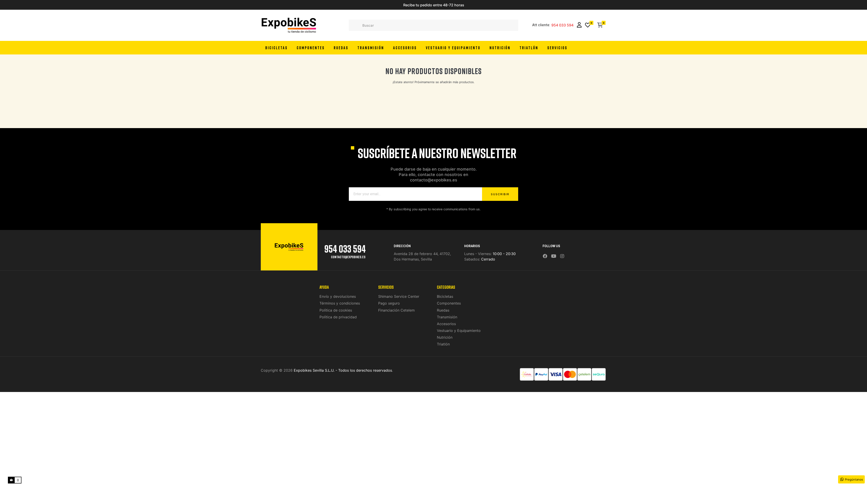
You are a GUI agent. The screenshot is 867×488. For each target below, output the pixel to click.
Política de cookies (335, 310)
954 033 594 (562, 25)
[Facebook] (545, 256)
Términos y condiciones (339, 303)
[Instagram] (562, 256)
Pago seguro (389, 303)
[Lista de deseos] (587, 25)
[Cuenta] (579, 25)
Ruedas (443, 310)
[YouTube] (554, 256)
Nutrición (444, 337)
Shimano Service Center (398, 296)
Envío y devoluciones (337, 296)
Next (486, 5)
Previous (380, 5)
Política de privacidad (338, 317)
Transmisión (447, 317)
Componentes (449, 303)
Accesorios (446, 323)
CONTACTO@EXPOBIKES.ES (348, 257)
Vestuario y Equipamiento (459, 330)
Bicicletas (445, 296)
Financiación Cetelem (396, 310)
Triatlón (443, 344)
